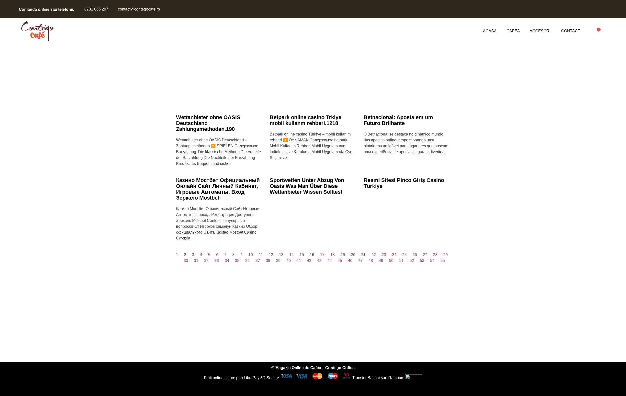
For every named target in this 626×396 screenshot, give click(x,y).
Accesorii (540, 31)
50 (391, 261)
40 (288, 261)
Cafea (513, 31)
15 (302, 255)
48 (371, 261)
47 (360, 261)
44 (329, 261)
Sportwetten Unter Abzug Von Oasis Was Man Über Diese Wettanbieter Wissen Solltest (307, 186)
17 (322, 255)
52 (412, 261)
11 (261, 255)
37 (258, 261)
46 (350, 261)
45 (340, 261)
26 (415, 255)
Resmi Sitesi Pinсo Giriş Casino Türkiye (404, 183)
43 (319, 261)
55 (442, 261)
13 (281, 255)
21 (363, 255)
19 (343, 255)
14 (291, 255)
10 (250, 255)
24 (394, 255)
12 (271, 255)
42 (309, 261)
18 (332, 255)
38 (268, 261)
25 (404, 255)
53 (422, 261)
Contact (570, 31)
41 (299, 261)
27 (425, 255)
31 (196, 261)
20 (353, 255)
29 (445, 255)
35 (237, 261)
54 (432, 261)
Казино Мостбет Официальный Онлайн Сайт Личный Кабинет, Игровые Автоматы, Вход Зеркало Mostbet (218, 189)
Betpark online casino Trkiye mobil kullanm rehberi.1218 (305, 120)
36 (247, 261)
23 (384, 255)
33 (216, 261)
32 (206, 261)
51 (401, 261)
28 (435, 255)
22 (373, 255)
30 (186, 261)
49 (381, 261)
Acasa (490, 31)
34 (227, 261)
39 (278, 261)
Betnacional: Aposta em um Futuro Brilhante (398, 120)
